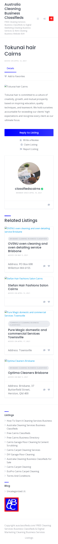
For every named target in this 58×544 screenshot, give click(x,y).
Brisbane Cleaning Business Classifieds (28, 239)
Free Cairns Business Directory (23, 437)
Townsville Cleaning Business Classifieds (24, 324)
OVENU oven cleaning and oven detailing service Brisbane (28, 247)
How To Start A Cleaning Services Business (29, 420)
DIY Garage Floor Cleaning (21, 454)
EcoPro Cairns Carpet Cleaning (23, 471)
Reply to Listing (29, 132)
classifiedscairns (27, 189)
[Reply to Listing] (44, 266)
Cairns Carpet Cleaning (19, 466)
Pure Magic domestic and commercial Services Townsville (27, 333)
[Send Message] (49, 204)
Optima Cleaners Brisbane (28, 373)
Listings (29, 537)
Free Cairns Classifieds (18, 433)
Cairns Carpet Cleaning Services (23, 450)
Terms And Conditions (18, 475)
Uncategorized (14, 491)
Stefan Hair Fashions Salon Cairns (28, 287)
